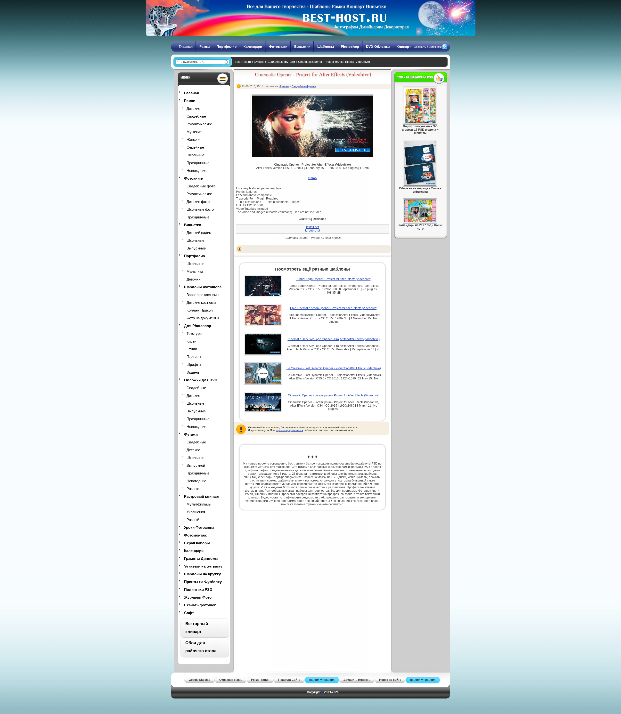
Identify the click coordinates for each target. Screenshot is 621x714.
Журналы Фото (198, 597)
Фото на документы (203, 318)
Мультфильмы (199, 504)
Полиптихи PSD (198, 589)
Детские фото (198, 202)
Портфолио (227, 46)
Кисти (191, 341)
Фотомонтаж (195, 535)
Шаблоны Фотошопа (202, 287)
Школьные (195, 155)
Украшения (196, 512)
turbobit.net (312, 230)
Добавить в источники (427, 46)
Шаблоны (325, 46)
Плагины (194, 357)
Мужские (194, 132)
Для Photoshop (197, 326)
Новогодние (196, 170)
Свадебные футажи (281, 62)
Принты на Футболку (203, 582)
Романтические (199, 124)
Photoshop (350, 46)
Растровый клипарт (202, 496)
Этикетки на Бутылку (203, 566)
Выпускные (196, 248)
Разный (193, 520)
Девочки (193, 279)
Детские (193, 108)
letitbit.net (312, 227)
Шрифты (194, 364)
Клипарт (404, 46)
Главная (186, 46)
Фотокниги (278, 46)
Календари (253, 46)
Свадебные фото (201, 186)
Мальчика (195, 271)
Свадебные (196, 116)
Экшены (193, 372)
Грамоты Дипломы (201, 558)
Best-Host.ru (243, 62)
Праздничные (198, 163)
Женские (194, 139)
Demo (312, 178)
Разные (193, 489)
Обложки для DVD (200, 380)
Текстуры (194, 333)
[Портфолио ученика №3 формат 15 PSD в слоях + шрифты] (420, 122)
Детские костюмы (201, 302)
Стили (192, 349)
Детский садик (199, 233)
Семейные (195, 147)
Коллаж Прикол (200, 310)
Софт (189, 613)
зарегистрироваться (289, 430)
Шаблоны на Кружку (202, 574)
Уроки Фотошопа (199, 527)
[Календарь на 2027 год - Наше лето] (420, 221)
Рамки (204, 46)
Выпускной (196, 465)
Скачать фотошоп (200, 605)
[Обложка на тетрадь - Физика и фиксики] (420, 184)
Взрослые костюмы (203, 295)
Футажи (259, 62)
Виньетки (302, 46)
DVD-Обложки (378, 46)
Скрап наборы (197, 543)
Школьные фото (200, 209)
